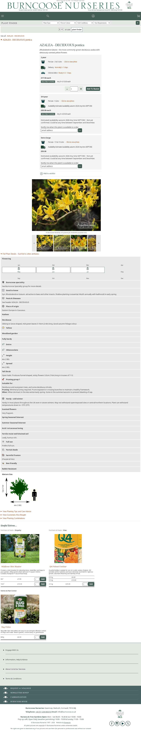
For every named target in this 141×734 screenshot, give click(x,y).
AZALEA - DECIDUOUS (15, 36)
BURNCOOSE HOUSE (18, 701)
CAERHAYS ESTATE (18, 697)
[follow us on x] (127, 725)
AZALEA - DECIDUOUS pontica (17, 40)
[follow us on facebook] (111, 725)
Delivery (51, 67)
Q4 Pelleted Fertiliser (58, 566)
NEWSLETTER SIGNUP (19, 692)
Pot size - (51, 62)
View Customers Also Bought (14, 515)
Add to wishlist (47, 174)
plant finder (77, 29)
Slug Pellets (6, 627)
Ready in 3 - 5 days (65, 73)
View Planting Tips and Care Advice (17, 511)
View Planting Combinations (14, 518)
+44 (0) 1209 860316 (43, 712)
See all (3, 36)
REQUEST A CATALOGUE (20, 688)
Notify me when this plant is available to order (59, 127)
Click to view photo (70, 62)
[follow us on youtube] (122, 725)
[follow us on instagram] (117, 725)
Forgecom (67, 723)
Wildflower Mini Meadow (11, 566)
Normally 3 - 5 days (61, 67)
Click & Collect (53, 73)
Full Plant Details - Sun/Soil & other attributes (21, 254)
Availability (51, 106)
